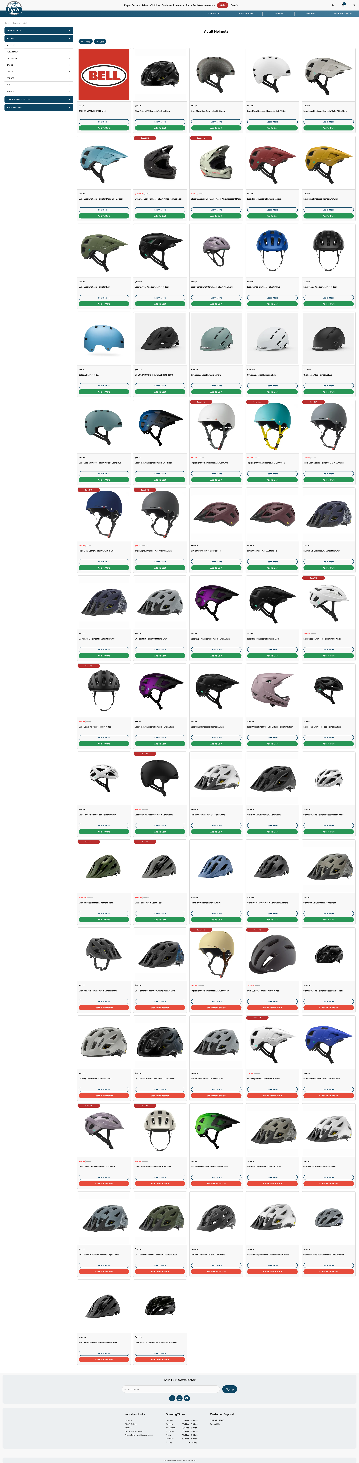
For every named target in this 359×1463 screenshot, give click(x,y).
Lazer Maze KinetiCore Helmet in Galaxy (208, 111)
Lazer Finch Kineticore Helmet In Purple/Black (154, 727)
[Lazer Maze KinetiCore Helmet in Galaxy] (216, 74)
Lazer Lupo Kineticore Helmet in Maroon (264, 199)
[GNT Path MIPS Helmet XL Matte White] (329, 1130)
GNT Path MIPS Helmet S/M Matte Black (264, 814)
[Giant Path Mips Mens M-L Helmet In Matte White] (273, 1218)
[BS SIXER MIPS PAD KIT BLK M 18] (104, 74)
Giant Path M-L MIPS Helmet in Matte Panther (98, 990)
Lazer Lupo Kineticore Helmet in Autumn (320, 199)
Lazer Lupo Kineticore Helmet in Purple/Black (210, 639)
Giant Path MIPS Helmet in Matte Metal (319, 902)
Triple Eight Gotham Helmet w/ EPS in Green (266, 463)
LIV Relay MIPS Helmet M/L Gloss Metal (95, 1078)
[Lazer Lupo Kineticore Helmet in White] (273, 1042)
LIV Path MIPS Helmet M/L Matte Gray (207, 1078)
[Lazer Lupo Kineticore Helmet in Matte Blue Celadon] (104, 162)
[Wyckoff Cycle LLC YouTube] (187, 1398)
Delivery (128, 1420)
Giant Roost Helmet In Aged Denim (205, 902)
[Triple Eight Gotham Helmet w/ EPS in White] (216, 426)
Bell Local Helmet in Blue (89, 375)
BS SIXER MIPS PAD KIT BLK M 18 (92, 111)
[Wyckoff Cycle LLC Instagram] (179, 1398)
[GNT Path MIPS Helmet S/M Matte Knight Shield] (104, 1218)
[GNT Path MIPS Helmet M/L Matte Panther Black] (160, 954)
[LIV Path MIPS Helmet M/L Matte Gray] (216, 1042)
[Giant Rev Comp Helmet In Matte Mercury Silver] (329, 1218)
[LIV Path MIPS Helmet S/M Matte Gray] (160, 602)
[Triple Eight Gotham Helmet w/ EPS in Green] (273, 426)
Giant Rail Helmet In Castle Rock (148, 902)
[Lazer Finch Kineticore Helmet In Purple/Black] (160, 690)
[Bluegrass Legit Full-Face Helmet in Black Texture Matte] (160, 162)
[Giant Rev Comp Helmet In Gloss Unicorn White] (329, 778)
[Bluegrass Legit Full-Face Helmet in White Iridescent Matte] (216, 162)
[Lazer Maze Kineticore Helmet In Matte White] (273, 74)
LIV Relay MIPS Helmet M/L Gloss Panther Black (155, 1078)
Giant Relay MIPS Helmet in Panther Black (152, 111)
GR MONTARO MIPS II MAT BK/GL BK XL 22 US (154, 375)
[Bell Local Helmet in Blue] (104, 338)
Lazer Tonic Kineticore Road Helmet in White (97, 814)
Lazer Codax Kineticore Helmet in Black (95, 727)
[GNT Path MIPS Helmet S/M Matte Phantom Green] (160, 1218)
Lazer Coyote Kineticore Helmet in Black (152, 287)
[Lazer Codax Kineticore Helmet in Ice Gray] (160, 1130)
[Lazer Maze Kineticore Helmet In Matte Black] (160, 778)
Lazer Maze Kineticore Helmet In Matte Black (154, 814)
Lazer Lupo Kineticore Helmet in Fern (94, 287)
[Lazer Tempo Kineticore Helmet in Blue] (273, 250)
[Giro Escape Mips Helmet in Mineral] (216, 338)
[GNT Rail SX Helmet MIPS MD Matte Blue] (216, 1218)
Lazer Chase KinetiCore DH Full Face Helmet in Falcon (270, 727)
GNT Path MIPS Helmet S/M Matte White (208, 814)
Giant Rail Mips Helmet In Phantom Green (96, 902)
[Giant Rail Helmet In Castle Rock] (160, 866)
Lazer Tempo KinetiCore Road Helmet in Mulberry (212, 287)
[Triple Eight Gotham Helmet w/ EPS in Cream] (216, 954)
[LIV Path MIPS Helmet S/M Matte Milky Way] (329, 514)
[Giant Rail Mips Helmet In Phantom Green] (104, 866)
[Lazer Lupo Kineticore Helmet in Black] (273, 602)
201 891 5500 (217, 1420)
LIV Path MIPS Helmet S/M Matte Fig (206, 551)
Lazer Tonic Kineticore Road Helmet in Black (322, 727)
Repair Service (132, 5)
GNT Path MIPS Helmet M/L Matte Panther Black (155, 990)
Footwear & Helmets (173, 5)
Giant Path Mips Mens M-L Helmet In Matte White (268, 1254)
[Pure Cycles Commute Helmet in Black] (273, 954)
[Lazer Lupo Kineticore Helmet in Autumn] (329, 162)
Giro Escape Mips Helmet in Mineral (206, 375)
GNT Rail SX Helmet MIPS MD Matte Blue (208, 1254)
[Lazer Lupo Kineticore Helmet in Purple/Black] (216, 602)
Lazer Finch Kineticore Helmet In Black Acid (209, 1166)
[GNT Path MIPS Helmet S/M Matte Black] (273, 778)
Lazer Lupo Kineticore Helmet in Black (263, 639)
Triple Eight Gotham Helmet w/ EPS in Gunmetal (323, 463)
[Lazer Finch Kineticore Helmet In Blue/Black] (160, 426)
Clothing (155, 5)
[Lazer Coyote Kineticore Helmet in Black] (160, 250)
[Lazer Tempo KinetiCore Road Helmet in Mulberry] (216, 250)
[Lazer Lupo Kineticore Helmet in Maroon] (273, 162)
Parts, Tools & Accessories (200, 5)
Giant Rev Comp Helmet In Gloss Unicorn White (323, 814)
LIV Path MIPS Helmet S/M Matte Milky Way (321, 551)
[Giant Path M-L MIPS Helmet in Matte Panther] (104, 954)
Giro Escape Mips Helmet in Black (317, 375)
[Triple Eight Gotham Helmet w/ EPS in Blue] (104, 514)
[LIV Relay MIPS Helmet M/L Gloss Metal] (104, 1042)
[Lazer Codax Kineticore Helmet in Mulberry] (104, 1130)
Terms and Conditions (134, 1431)
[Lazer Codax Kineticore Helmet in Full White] (329, 602)
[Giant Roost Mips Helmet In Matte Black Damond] (273, 866)
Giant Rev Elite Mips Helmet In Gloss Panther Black (156, 1342)
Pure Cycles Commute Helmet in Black (263, 990)
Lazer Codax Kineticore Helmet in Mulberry (97, 1166)
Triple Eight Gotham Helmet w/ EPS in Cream (210, 990)
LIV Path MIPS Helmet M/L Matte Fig (262, 551)
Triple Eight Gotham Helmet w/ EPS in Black (153, 551)
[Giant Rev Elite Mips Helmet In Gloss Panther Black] (160, 1306)
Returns (128, 1427)
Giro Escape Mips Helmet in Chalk (261, 375)
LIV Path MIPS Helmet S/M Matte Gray (151, 639)
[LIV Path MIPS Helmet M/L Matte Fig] (273, 514)
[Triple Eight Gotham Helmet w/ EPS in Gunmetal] (329, 426)
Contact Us (215, 1424)
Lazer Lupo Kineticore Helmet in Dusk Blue (321, 1078)
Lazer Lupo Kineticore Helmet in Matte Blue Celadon (101, 199)
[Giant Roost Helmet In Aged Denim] (216, 866)
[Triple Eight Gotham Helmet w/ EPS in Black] (160, 514)
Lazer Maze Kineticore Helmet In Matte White (266, 111)
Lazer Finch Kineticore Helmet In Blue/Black (153, 463)
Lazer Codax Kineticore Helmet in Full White (322, 639)
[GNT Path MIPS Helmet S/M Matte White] (216, 778)
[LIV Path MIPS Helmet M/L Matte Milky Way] (104, 602)
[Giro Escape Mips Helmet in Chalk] (273, 338)
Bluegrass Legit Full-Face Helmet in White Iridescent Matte (216, 199)
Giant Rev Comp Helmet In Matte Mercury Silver (323, 1254)
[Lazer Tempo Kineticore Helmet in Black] (329, 250)
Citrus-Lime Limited (189, 1460)
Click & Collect (131, 1424)
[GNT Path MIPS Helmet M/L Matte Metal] (273, 1130)
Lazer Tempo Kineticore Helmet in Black (320, 287)
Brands (234, 5)
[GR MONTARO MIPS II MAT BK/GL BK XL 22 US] (160, 338)
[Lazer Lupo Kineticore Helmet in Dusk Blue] (329, 1042)
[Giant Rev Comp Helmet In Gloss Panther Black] (329, 954)
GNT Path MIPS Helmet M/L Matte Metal (264, 1166)
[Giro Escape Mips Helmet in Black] (329, 338)
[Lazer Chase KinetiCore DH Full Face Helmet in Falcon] (273, 690)
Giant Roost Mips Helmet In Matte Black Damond (267, 902)
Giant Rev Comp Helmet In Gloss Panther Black (323, 990)
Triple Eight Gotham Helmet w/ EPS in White (209, 463)
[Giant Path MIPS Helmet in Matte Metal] (329, 866)
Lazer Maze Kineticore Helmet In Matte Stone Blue (100, 463)
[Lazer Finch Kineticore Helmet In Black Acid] (216, 1130)
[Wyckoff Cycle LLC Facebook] (172, 1398)
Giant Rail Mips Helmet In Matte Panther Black (98, 1342)
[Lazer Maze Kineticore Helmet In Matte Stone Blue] (104, 426)
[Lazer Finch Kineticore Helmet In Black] (216, 690)
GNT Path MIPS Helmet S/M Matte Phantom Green (156, 1254)
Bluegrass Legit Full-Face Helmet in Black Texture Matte (159, 199)
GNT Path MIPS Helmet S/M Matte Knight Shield (99, 1254)
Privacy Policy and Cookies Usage (139, 1435)
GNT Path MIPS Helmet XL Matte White (319, 1166)
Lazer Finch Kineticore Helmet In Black (207, 727)
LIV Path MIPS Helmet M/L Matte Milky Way (96, 639)
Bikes (145, 5)
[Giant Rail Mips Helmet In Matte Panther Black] (104, 1306)
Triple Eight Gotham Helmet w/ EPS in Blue (97, 551)
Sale (222, 5)
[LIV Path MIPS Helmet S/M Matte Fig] (216, 514)
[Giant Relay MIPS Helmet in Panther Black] (160, 74)
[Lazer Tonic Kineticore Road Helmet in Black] (329, 690)
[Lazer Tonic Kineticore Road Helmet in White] (104, 778)
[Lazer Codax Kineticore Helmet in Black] (104, 690)
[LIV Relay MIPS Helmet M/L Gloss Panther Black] (160, 1042)
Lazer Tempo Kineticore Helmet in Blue (263, 287)
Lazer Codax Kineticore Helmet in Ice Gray (153, 1166)
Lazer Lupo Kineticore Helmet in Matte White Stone (325, 111)
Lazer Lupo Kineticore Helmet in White (263, 1078)
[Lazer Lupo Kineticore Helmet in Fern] (104, 250)
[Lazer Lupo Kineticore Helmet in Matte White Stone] (329, 74)
